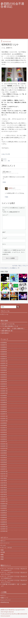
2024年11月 (4, 391)
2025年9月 (4, 368)
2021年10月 (4, 476)
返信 (4, 182)
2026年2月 (4, 356)
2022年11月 (4, 446)
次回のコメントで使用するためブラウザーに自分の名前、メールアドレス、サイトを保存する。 (13, 252)
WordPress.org (5, 602)
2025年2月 (4, 384)
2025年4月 (4, 379)
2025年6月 (4, 375)
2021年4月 (4, 490)
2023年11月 (4, 418)
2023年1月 (4, 441)
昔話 (9, 160)
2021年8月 (4, 480)
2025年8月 (4, 370)
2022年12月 (4, 444)
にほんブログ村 (6, 154)
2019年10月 (4, 531)
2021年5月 (4, 487)
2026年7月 (4, 345)
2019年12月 (4, 526)
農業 (2, 554)
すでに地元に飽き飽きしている (9, 326)
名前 (4, 232)
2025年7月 (4, 372)
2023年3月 (4, 437)
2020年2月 (4, 522)
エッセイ (5, 160)
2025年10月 (4, 365)
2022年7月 (4, 455)
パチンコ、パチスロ (6, 547)
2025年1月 (4, 386)
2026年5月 (4, 349)
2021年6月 (4, 485)
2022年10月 (4, 448)
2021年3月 (4, 492)
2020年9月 (4, 506)
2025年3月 (4, 381)
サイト (4, 244)
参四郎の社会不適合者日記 (12, 5)
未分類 (3, 552)
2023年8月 (4, 425)
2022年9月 (4, 450)
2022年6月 (4, 457)
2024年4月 (4, 407)
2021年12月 (4, 471)
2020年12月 (4, 499)
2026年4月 (4, 352)
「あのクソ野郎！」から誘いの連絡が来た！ (13, 328)
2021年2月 (4, 494)
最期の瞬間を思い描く (7, 331)
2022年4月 (4, 462)
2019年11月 (4, 529)
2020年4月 (4, 517)
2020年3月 (4, 519)
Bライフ (3, 541)
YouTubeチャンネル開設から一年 (10, 268)
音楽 (2, 557)
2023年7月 (4, 427)
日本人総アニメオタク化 (7, 324)
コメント (5, 215)
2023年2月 (4, 439)
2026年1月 (4, 358)
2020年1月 (4, 524)
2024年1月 (4, 414)
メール (4, 238)
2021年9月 (4, 478)
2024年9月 (4, 395)
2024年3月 (4, 409)
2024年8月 (4, 398)
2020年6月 (4, 513)
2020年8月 (4, 508)
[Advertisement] (14, 25)
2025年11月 (4, 363)
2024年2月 (4, 411)
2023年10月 (4, 421)
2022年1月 (4, 469)
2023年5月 (4, 432)
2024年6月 (4, 402)
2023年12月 (4, 416)
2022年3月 (4, 464)
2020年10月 (4, 503)
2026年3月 (4, 354)
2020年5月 (4, 515)
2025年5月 (4, 377)
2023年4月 (4, 434)
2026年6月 (4, 347)
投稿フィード (4, 597)
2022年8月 (4, 453)
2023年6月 (4, 430)
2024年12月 (4, 388)
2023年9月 (4, 423)
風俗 (2, 559)
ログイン (3, 595)
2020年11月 (4, 501)
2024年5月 (4, 404)
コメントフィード (6, 600)
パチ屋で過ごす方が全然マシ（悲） (10, 584)
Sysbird (8, 616)
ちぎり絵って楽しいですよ (19, 265)
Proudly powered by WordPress (9, 614)
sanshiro (4, 159)
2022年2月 (4, 467)
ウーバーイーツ (5, 543)
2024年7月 (4, 400)
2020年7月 (4, 510)
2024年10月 (4, 393)
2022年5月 (4, 460)
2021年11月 (4, 473)
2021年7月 (4, 483)
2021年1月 (4, 496)
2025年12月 (4, 361)
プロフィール (4, 314)
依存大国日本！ (5, 333)
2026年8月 (4, 342)
